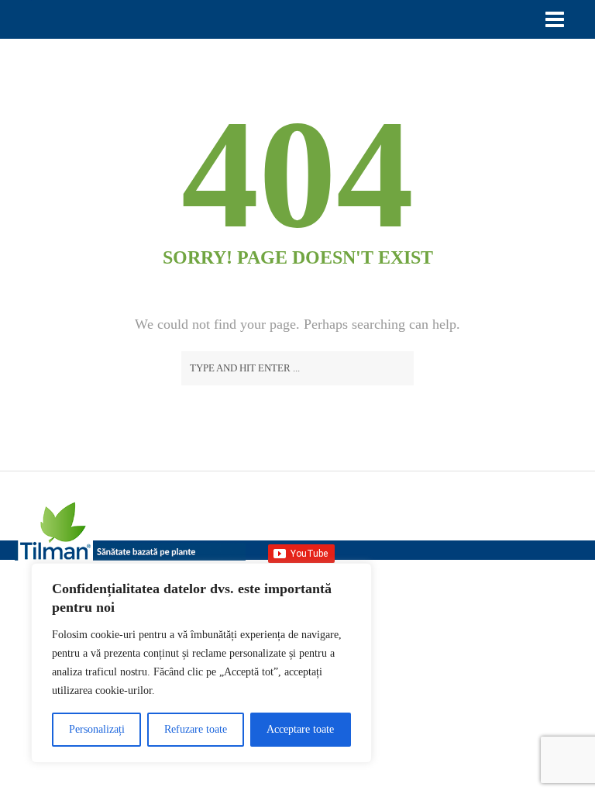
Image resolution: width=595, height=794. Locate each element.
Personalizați (97, 729)
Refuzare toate (195, 729)
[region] (201, 663)
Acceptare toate (300, 729)
